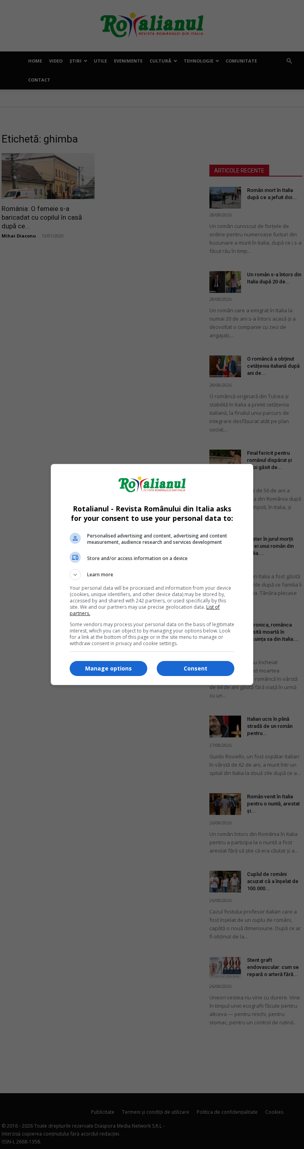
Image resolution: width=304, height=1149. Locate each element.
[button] (152, 574)
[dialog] (152, 574)
